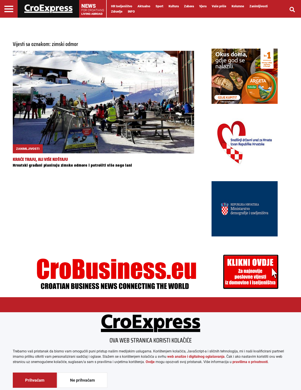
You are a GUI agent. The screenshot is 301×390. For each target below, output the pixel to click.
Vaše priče (219, 6)
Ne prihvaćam (82, 380)
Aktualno (143, 6)
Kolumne (238, 6)
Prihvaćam (35, 380)
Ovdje (150, 362)
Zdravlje (117, 11)
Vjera (202, 6)
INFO (131, 11)
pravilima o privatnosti (250, 362)
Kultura (174, 6)
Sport (159, 6)
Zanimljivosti (258, 6)
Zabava (189, 6)
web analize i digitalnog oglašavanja (196, 356)
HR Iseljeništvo (121, 6)
